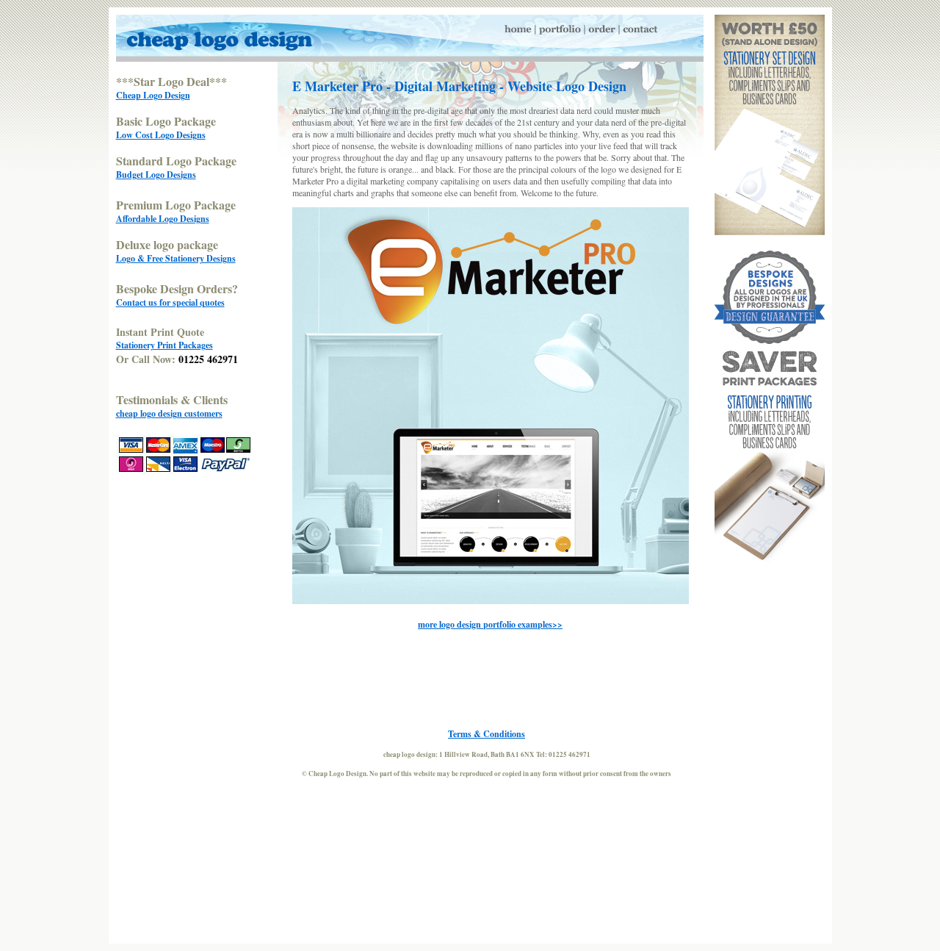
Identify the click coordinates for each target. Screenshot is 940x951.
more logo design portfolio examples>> (490, 624)
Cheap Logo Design (153, 95)
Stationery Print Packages (164, 345)
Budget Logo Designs (156, 174)
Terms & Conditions (486, 734)
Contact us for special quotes (170, 302)
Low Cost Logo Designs (161, 135)
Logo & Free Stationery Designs (176, 258)
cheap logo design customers (169, 413)
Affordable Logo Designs (162, 218)
